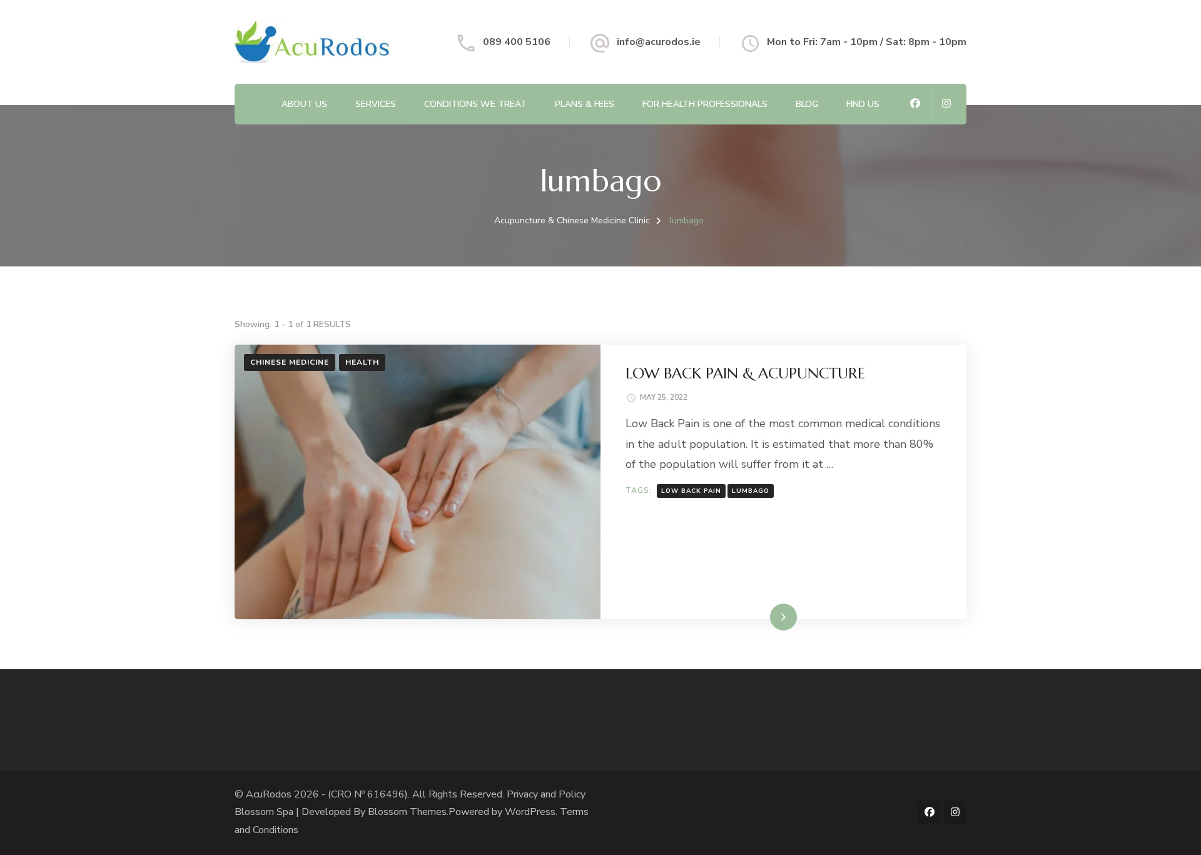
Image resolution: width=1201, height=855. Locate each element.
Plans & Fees (584, 104)
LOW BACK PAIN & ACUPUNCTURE (745, 373)
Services (375, 104)
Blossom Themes (407, 812)
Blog (807, 104)
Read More (764, 617)
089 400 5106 (516, 42)
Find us (862, 104)
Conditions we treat (475, 104)
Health (362, 362)
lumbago (750, 491)
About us (304, 104)
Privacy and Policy (546, 794)
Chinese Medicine (289, 362)
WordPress (530, 812)
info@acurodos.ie (659, 42)
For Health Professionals (705, 104)
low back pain (691, 491)
